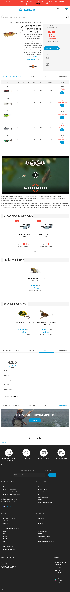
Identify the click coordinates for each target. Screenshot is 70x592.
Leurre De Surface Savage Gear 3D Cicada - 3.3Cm (46, 323)
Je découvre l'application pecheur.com (61, 563)
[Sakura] (33, 66)
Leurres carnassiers (26, 22)
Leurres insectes (37, 22)
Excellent (8, 370)
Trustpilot (3, 442)
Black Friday (5, 539)
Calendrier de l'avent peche (9, 549)
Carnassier (17, 22)
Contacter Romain (35, 420)
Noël (4, 541)
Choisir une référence (52, 48)
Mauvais (8, 389)
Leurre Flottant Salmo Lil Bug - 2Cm (24, 322)
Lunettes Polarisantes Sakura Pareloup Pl (24, 235)
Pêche (10, 22)
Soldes (4, 531)
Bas (6, 384)
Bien (7, 375)
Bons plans (5, 536)
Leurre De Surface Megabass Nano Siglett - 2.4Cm (35, 279)
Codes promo (6, 526)
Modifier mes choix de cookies (45, 502)
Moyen (7, 380)
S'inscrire (52, 475)
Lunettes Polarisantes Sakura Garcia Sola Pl (46, 235)
